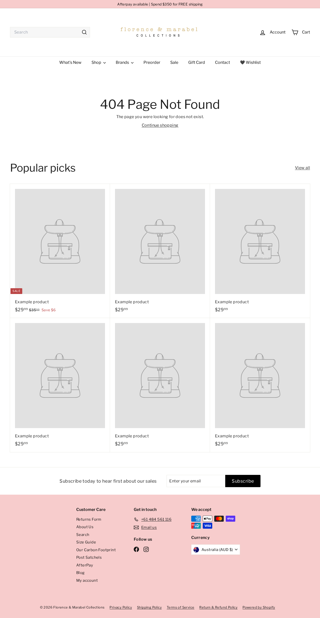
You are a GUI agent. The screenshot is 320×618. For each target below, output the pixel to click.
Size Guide (86, 542)
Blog (80, 572)
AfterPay (84, 565)
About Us (85, 527)
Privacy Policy (121, 607)
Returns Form (89, 519)
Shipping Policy (149, 607)
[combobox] (50, 32)
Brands (123, 62)
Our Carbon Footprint (96, 550)
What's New (70, 62)
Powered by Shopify (258, 607)
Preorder (152, 62)
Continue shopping (160, 125)
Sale (174, 62)
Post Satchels (89, 557)
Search (82, 534)
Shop (97, 62)
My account (87, 580)
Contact (222, 62)
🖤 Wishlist (250, 62)
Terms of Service (180, 607)
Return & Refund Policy (218, 607)
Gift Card (196, 62)
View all (302, 167)
